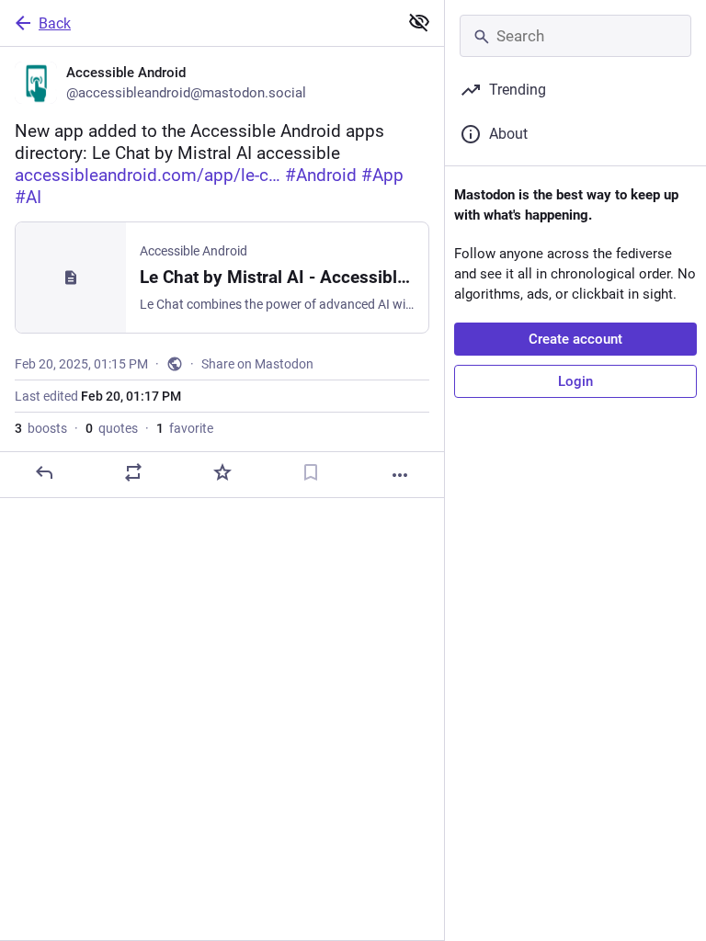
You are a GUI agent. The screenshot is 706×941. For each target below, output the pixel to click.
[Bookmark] (311, 472)
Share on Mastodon (257, 364)
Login (575, 381)
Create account (575, 339)
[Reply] (44, 472)
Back (55, 23)
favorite (184, 428)
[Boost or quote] (133, 472)
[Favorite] (222, 472)
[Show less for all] (419, 22)
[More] (400, 475)
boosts (41, 428)
